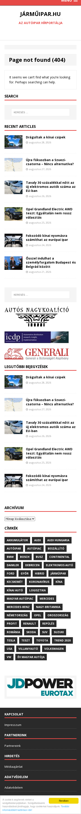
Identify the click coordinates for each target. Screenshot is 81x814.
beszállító (56, 548)
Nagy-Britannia (48, 607)
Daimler (13, 565)
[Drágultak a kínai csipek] (13, 146)
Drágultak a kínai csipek (45, 137)
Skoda (31, 632)
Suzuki (59, 632)
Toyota (42, 640)
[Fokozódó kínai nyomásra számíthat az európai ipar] (13, 244)
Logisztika (37, 590)
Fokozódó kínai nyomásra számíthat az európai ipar (47, 237)
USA (9, 649)
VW (9, 657)
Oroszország (57, 615)
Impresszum (12, 725)
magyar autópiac (20, 599)
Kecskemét (15, 582)
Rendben (64, 800)
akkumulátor (17, 540)
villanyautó (28, 649)
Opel (37, 615)
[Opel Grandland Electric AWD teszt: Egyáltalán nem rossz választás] (13, 218)
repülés (48, 623)
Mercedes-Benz (18, 607)
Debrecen (32, 565)
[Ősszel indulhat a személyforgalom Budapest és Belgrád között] (13, 267)
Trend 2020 (62, 640)
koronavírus (39, 582)
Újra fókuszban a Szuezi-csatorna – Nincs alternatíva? (50, 162)
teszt (25, 640)
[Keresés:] (40, 112)
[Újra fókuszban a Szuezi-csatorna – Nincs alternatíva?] (13, 169)
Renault (29, 623)
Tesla (11, 640)
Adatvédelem (13, 787)
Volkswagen (54, 649)
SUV (44, 632)
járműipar (58, 573)
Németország (17, 615)
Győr (25, 573)
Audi (37, 540)
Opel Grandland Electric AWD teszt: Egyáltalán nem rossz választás (49, 213)
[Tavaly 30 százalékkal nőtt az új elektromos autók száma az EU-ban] (13, 191)
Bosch (24, 557)
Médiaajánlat (13, 767)
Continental (59, 557)
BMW (10, 557)
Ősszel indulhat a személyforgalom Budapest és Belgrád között (51, 262)
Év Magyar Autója (31, 657)
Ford (10, 573)
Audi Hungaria (58, 540)
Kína (59, 582)
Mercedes (47, 599)
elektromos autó (59, 565)
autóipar (14, 548)
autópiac (34, 548)
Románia (13, 632)
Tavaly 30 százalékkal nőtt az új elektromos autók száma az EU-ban (51, 186)
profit (12, 623)
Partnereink (12, 746)
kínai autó (15, 590)
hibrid (39, 573)
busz (39, 557)
